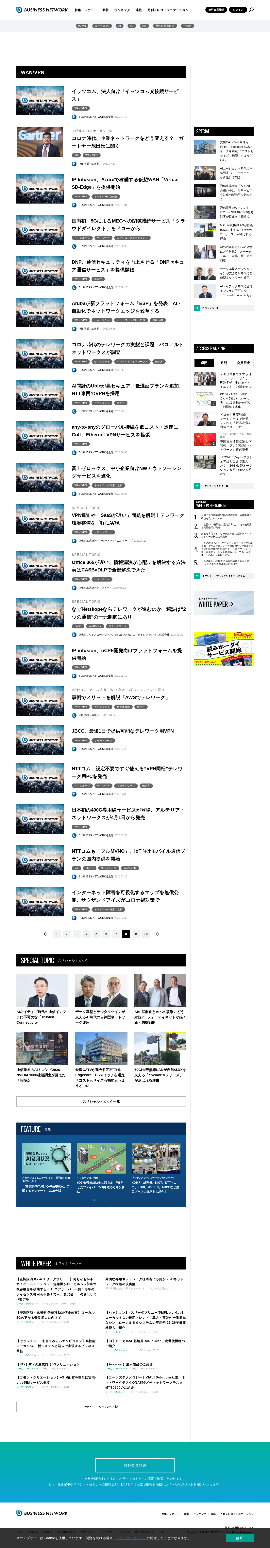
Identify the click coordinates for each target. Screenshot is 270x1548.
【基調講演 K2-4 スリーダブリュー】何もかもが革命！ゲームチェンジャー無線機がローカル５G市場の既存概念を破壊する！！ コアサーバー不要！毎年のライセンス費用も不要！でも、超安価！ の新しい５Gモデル (227, 548)
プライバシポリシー (131, 1538)
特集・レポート (86, 10)
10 (146, 934)
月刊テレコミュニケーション (168, 10)
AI (119, 25)
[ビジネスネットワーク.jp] (42, 10)
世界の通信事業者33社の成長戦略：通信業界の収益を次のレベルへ (226, 517)
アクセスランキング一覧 (215, 486)
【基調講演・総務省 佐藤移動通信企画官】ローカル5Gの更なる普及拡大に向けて (226, 563)
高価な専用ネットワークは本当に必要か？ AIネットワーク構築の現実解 (226, 535)
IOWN (82, 25)
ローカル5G (102, 25)
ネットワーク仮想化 (105, 196)
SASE (78, 626)
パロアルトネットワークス (132, 361)
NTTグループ (82, 237)
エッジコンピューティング (132, 237)
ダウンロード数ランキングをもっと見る (223, 576)
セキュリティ (102, 320)
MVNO (90, 868)
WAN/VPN (81, 108)
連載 (139, 10)
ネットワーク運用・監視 (131, 320)
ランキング (122, 10)
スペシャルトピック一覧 (101, 1101)
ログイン (238, 9)
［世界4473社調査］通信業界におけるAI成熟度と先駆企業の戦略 (226, 526)
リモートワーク (103, 532)
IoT (144, 25)
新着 (105, 10)
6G (132, 25)
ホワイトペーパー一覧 (101, 1407)
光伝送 (187, 25)
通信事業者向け (165, 25)
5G (76, 155)
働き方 (98, 279)
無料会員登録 (216, 9)
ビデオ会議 (123, 706)
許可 (239, 1538)
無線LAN (158, 320)
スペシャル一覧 (210, 308)
